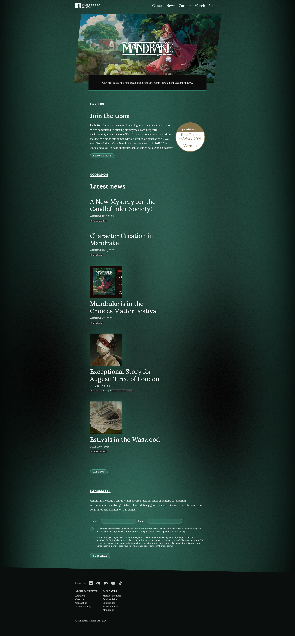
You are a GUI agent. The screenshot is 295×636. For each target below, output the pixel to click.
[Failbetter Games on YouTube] (113, 583)
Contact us (81, 602)
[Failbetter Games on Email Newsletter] (91, 583)
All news (99, 471)
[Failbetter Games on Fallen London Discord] (98, 583)
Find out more (102, 155)
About (213, 5)
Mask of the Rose (112, 595)
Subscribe (100, 555)
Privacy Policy (83, 606)
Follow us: (80, 583)
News (171, 5)
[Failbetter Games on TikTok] (120, 583)
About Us (80, 595)
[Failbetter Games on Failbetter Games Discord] (105, 583)
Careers (185, 5)
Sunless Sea (109, 602)
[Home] (88, 6)
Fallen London (110, 606)
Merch (200, 5)
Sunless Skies (110, 599)
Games (157, 5)
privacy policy (163, 543)
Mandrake (108, 609)
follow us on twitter (160, 147)
